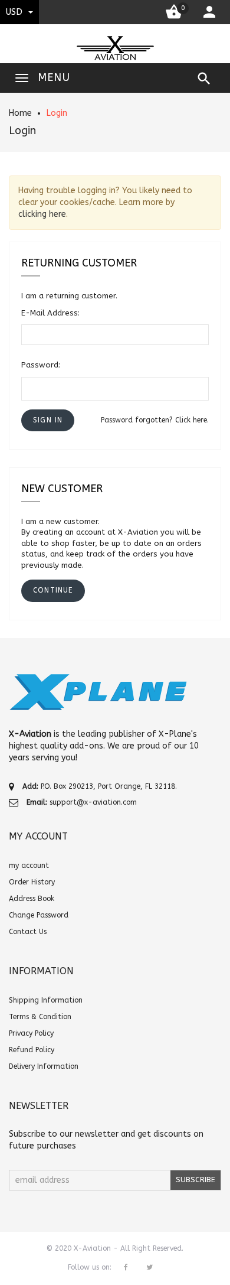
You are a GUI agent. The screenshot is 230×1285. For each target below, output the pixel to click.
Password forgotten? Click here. (155, 420)
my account (29, 865)
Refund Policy (31, 1050)
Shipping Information (46, 1000)
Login (57, 113)
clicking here (42, 214)
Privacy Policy (31, 1033)
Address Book (31, 898)
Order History (32, 882)
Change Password (38, 915)
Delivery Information (43, 1066)
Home (20, 113)
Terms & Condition (40, 1017)
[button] (47, 420)
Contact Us (28, 932)
